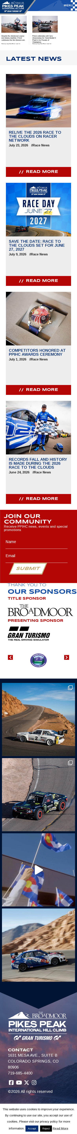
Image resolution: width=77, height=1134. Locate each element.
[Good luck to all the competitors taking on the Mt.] (38, 719)
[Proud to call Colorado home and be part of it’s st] (38, 945)
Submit (28, 569)
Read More (60, 1128)
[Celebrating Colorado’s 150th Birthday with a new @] (38, 869)
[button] (10, 657)
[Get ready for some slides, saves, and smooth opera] (38, 794)
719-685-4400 (20, 1073)
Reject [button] (46, 1128)
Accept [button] (32, 1128)
